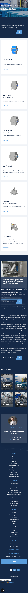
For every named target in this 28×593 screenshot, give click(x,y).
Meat (14, 524)
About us (14, 459)
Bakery (14, 528)
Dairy (14, 530)
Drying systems (14, 472)
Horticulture (14, 517)
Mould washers (14, 501)
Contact (14, 468)
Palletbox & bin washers (14, 494)
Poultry (14, 513)
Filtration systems (14, 474)
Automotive (14, 534)
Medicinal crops (14, 519)
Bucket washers (14, 503)
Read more (5, 105)
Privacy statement (14, 576)
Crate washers (14, 484)
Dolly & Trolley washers (14, 492)
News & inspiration (14, 465)
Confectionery (14, 532)
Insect (14, 521)
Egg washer (14, 497)
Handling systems (14, 476)
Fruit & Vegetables (14, 515)
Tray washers (14, 486)
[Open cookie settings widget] (3, 590)
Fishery (14, 526)
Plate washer (14, 499)
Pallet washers (14, 490)
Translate (11, 582)
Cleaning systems (14, 470)
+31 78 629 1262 (14, 548)
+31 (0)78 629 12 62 (15, 437)
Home (14, 457)
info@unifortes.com (14, 550)
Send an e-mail (15, 439)
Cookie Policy (14, 574)
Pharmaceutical (14, 537)
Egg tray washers (14, 488)
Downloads (14, 463)
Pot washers (14, 505)
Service (14, 461)
